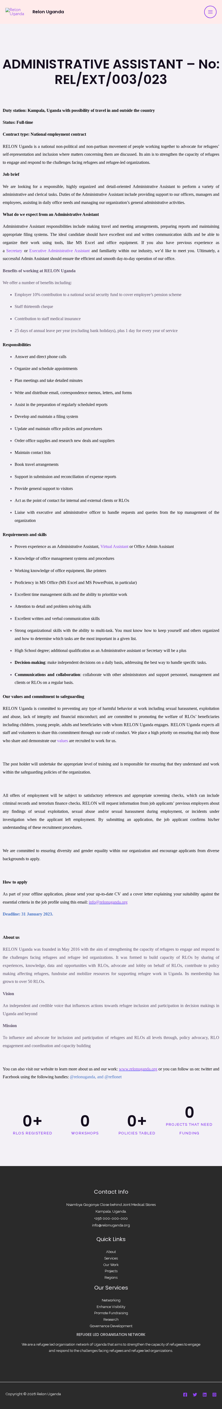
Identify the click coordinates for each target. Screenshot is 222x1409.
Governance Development (111, 1326)
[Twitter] (195, 1394)
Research (111, 1319)
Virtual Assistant (114, 546)
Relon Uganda (48, 12)
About (111, 1252)
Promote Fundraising (111, 1313)
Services (111, 1258)
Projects (111, 1271)
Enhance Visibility (111, 1307)
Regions (111, 1277)
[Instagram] (214, 1394)
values (62, 740)
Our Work (111, 1265)
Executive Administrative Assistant (59, 250)
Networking (111, 1300)
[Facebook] (185, 1394)
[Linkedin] (205, 1394)
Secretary (14, 250)
